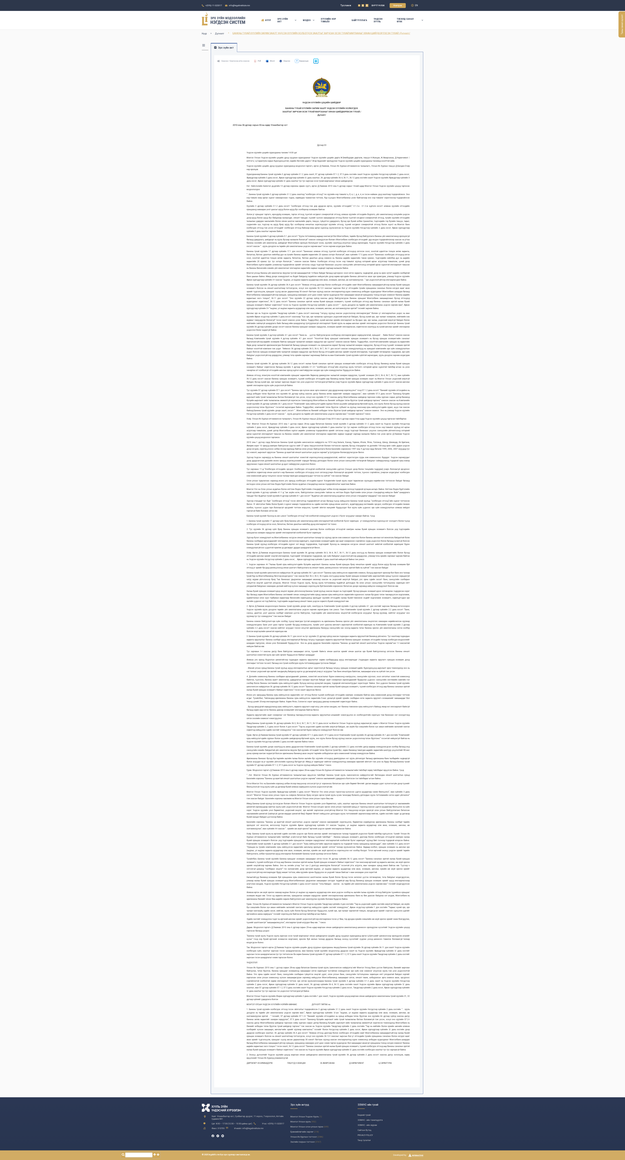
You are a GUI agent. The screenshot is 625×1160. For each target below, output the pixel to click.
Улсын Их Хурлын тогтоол (303, 1137)
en (416, 5)
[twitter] (217, 1135)
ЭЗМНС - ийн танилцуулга (370, 1120)
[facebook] (213, 1135)
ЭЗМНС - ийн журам (367, 1125)
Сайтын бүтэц (364, 1130)
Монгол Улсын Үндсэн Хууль (304, 1116)
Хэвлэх (287, 61)
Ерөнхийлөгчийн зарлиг (301, 1132)
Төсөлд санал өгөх (405, 20)
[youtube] (222, 1135)
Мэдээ (307, 20)
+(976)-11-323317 (213, 5)
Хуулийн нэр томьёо (328, 20)
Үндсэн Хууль (378, 20)
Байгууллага (359, 20)
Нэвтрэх (397, 5)
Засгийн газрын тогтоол (302, 1142)
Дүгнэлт (219, 33)
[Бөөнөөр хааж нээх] (316, 63)
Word (272, 61)
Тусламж (345, 5)
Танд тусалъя (364, 1140)
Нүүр (268, 20)
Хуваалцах (303, 61)
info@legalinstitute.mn (239, 5)
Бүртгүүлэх (378, 5)
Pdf (259, 61)
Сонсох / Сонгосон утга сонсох (235, 61)
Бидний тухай (364, 1115)
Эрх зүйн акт (282, 20)
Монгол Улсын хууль (300, 1121)
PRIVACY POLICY (365, 1135)
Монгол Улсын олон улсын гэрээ (306, 1126)
